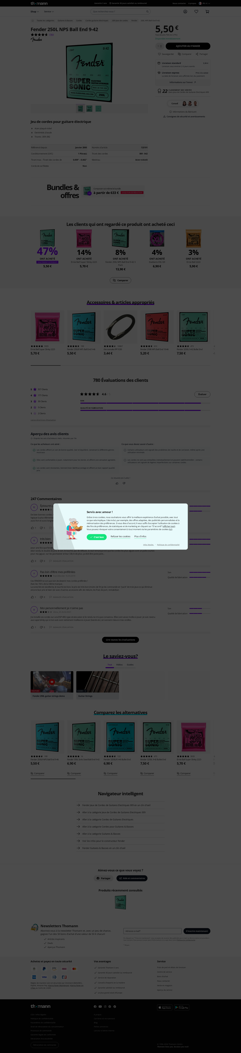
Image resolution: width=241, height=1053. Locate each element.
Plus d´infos (140, 536)
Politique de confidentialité (168, 544)
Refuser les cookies (120, 536)
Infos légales (148, 544)
